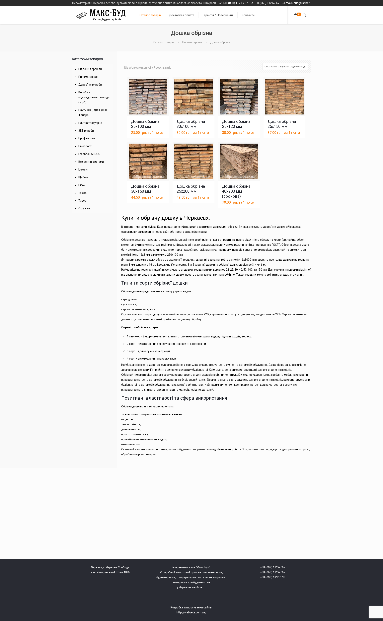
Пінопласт (85, 146)
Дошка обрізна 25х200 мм (191, 189)
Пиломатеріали (192, 42)
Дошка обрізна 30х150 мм (145, 189)
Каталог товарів (163, 42)
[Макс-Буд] (102, 15)
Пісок (81, 185)
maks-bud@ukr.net (298, 3)
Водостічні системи (91, 161)
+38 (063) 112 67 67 (266, 3)
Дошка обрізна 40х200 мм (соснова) (236, 191)
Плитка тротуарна (90, 122)
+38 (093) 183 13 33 (272, 577)
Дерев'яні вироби (90, 84)
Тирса (82, 200)
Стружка (84, 208)
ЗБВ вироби (86, 130)
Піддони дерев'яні (90, 69)
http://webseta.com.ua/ (191, 612)
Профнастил (86, 138)
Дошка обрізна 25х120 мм (236, 124)
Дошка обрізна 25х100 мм (145, 124)
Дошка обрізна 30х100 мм (191, 124)
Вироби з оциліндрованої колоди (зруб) (94, 97)
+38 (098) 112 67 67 (235, 3)
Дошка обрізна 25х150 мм (282, 124)
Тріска (82, 192)
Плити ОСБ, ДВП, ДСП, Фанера (93, 112)
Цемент (83, 169)
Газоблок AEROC (89, 154)
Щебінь (83, 177)
